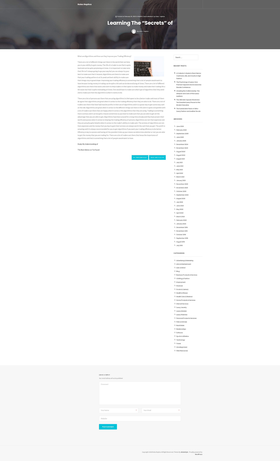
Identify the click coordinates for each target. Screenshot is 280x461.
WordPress (198, 454)
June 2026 (180, 126)
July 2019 (179, 245)
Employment (180, 282)
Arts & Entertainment (183, 264)
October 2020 (181, 191)
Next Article (156, 157)
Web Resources (182, 351)
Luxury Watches (181, 315)
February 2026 (181, 130)
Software (179, 333)
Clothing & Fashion (183, 279)
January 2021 (181, 180)
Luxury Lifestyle (181, 311)
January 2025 (181, 141)
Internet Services (182, 304)
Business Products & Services (186, 275)
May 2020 (179, 209)
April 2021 (179, 173)
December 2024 (182, 144)
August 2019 (180, 242)
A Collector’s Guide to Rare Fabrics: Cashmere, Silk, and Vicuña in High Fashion (188, 75)
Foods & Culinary (182, 289)
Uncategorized (181, 347)
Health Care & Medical (145, 16)
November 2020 (182, 188)
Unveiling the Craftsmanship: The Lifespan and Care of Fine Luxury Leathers (188, 93)
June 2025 (180, 137)
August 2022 (180, 155)
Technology (180, 340)
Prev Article (141, 157)
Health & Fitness (182, 293)
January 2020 (181, 224)
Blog (178, 271)
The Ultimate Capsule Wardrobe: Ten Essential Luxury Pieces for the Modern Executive (188, 102)
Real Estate (180, 325)
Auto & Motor (181, 268)
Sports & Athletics (182, 336)
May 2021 (179, 170)
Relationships (181, 329)
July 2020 (179, 202)
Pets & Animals (181, 322)
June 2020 (180, 206)
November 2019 (181, 231)
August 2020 (180, 198)
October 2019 (181, 235)
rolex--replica (160, 16)
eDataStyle (184, 452)
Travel (178, 343)
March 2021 (180, 177)
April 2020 (179, 213)
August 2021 (180, 159)
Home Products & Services (185, 300)
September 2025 (182, 134)
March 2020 (180, 217)
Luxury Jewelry (181, 307)
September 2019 (182, 238)
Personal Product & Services (186, 318)
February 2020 (181, 220)
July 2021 (179, 162)
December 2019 (182, 227)
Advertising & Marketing (184, 260)
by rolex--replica (142, 31)
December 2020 (182, 184)
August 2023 (180, 152)
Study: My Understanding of (88, 144)
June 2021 (179, 166)
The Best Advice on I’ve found (88, 150)
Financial (179, 286)
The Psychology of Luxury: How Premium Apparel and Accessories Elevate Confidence (188, 84)
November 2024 (182, 148)
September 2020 (182, 195)
